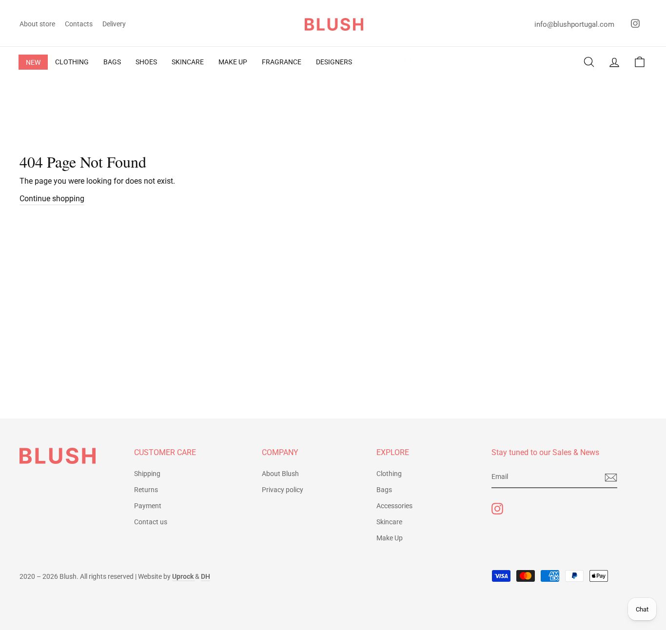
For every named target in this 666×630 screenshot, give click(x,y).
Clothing (389, 473)
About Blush (280, 473)
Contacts (79, 24)
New (33, 62)
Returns (146, 490)
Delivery (114, 24)
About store (37, 24)
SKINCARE (188, 62)
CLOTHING (72, 62)
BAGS (112, 62)
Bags (384, 490)
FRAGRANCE (281, 62)
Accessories (394, 506)
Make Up (389, 538)
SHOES (146, 62)
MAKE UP (232, 62)
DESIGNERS (334, 62)
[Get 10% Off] (611, 477)
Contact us (150, 522)
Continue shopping (52, 198)
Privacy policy (282, 490)
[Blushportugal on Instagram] (497, 509)
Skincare (389, 522)
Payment (147, 506)
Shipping (147, 473)
